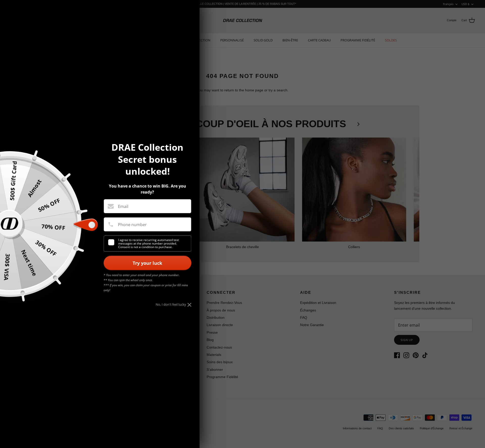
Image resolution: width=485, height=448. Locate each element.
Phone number (132, 225)
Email (123, 206)
